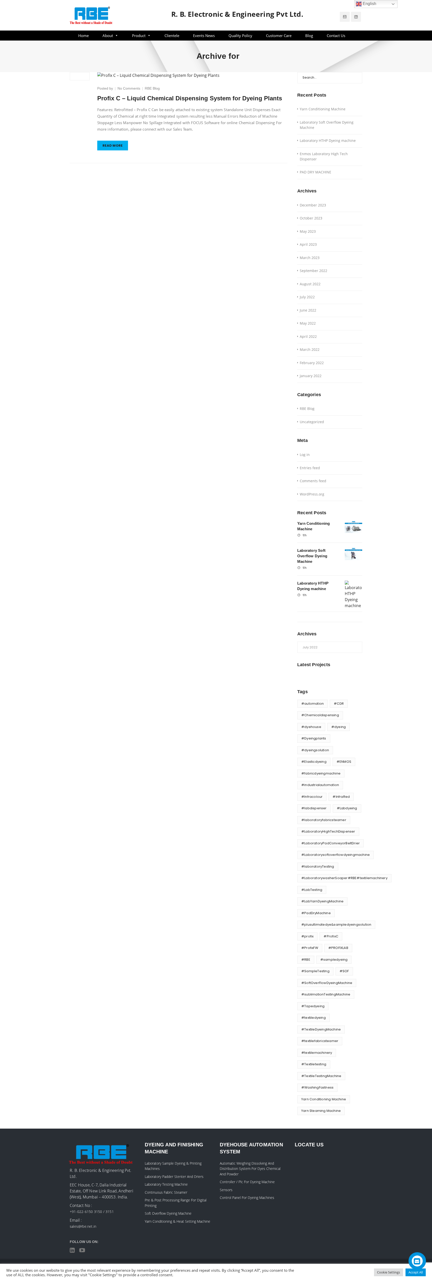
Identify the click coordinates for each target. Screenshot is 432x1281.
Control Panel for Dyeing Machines (247, 1197)
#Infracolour (311, 796)
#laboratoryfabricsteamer (323, 820)
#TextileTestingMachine (321, 1076)
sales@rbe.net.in (83, 1226)
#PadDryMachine (316, 913)
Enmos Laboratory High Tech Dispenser (324, 156)
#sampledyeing (334, 959)
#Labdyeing (347, 808)
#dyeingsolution (315, 750)
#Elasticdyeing (313, 761)
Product (139, 35)
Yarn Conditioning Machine (323, 109)
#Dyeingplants (313, 738)
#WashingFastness (317, 1087)
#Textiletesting (313, 1064)
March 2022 (310, 349)
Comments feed (313, 480)
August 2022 (310, 284)
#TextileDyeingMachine (321, 1029)
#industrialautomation (320, 785)
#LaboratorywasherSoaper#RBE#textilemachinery (344, 878)
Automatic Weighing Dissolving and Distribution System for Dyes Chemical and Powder (250, 1168)
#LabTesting (311, 889)
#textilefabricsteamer (319, 1041)
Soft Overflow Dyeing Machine (168, 1213)
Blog (309, 35)
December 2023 (313, 205)
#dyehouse (311, 726)
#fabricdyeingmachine (320, 773)
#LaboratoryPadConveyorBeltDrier (330, 843)
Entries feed (310, 467)
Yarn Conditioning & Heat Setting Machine (177, 1221)
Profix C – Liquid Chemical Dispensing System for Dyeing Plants (189, 98)
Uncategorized (312, 421)
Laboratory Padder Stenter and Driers (174, 1176)
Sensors (226, 1189)
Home (83, 35)
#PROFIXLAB (338, 947)
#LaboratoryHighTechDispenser (328, 831)
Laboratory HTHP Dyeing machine (328, 140)
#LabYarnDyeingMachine (322, 901)
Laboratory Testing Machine (166, 1184)
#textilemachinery (316, 1052)
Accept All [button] (415, 1272)
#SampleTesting (315, 971)
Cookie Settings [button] (388, 1272)
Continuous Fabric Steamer (166, 1192)
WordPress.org (312, 494)
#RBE (305, 959)
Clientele (171, 35)
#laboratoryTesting (317, 866)
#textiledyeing (313, 1017)
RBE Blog (152, 88)
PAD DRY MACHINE (315, 172)
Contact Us (336, 35)
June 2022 (308, 310)
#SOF (344, 971)
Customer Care (279, 35)
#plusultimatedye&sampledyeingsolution (336, 924)
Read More (112, 145)
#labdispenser (314, 808)
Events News (204, 35)
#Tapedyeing (312, 1006)
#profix (307, 936)
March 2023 (310, 257)
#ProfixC (331, 936)
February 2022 (312, 362)
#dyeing (338, 726)
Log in (305, 454)
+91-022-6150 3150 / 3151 (92, 1211)
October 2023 (311, 218)
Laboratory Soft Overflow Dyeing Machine (327, 125)
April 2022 (308, 336)
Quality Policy (240, 35)
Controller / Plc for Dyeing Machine (247, 1181)
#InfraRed (341, 796)
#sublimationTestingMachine (325, 994)
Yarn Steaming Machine (321, 1110)
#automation (312, 703)
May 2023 (308, 231)
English (369, 4)
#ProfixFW (309, 947)
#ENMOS (343, 761)
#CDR (339, 703)
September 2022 (313, 270)
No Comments (129, 88)
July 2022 (307, 297)
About (107, 35)
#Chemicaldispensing (320, 715)
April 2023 (308, 244)
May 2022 (308, 323)
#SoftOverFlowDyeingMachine (326, 982)
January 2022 (311, 375)
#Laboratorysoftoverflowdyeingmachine (335, 854)
